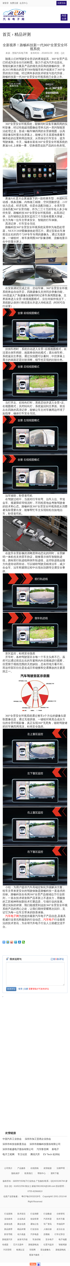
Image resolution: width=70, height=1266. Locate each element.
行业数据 (47, 1214)
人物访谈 (47, 1229)
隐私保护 (15, 1173)
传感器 (5, 1244)
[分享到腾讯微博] (15, 942)
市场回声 (61, 1224)
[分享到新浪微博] (11, 942)
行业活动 (34, 1229)
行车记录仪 (60, 1234)
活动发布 (8, 1219)
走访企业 (61, 1229)
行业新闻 (8, 1214)
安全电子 (50, 1239)
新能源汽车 (7, 1239)
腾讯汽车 (35, 1154)
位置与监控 (48, 1244)
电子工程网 (8, 1154)
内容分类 (64, 17)
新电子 (55, 1149)
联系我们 (28, 1173)
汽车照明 (7, 1250)
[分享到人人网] (19, 942)
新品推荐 (8, 1229)
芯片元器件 (18, 1244)
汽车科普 (47, 1219)
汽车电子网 (12, 916)
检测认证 (20, 1250)
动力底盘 (21, 1234)
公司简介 (8, 1168)
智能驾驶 (63, 1244)
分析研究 (61, 1214)
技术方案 (61, 1219)
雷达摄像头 (45, 1250)
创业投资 (34, 1219)
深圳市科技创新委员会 (14, 1144)
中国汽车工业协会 (12, 1139)
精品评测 (22, 34)
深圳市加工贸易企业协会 (38, 1139)
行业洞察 (34, 1214)
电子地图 (63, 1239)
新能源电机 (61, 1250)
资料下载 (55, 1173)
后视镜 (46, 1234)
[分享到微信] (23, 942)
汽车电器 (34, 1234)
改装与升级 (22, 1239)
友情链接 (47, 1168)
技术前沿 (21, 1214)
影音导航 (8, 1234)
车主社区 (22, 1154)
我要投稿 (61, 3)
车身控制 (36, 1239)
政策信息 (8, 1224)
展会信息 (21, 1224)
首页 (7, 34)
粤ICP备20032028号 (30, 1196)
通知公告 (34, 1224)
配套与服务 (34, 1255)
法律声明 (61, 1168)
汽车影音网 (43, 1149)
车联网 (32, 1250)
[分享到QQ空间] (7, 942)
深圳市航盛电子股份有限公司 (18, 1149)
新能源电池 (33, 1244)
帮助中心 (42, 1173)
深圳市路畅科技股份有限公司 (45, 1144)
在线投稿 (34, 1168)
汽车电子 (48, 919)
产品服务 (21, 1168)
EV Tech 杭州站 (51, 1154)
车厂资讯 (47, 1224)
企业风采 (21, 1219)
